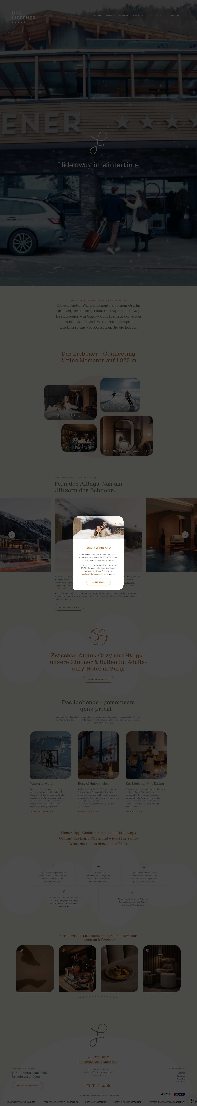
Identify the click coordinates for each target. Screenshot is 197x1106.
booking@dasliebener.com (93, 574)
